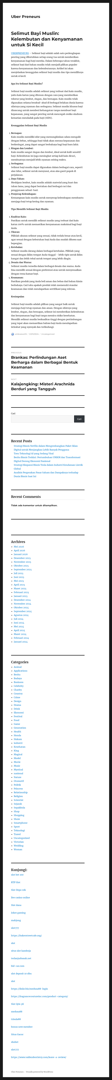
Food (16, 720)
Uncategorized (47, 334)
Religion (18, 796)
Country (18, 693)
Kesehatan (19, 746)
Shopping (19, 815)
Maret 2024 (20, 634)
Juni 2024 (19, 622)
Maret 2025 (20, 588)
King (16, 750)
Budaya (18, 678)
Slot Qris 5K (17, 1004)
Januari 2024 (21, 641)
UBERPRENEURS (20, 53)
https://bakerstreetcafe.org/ (26, 935)
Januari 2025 (21, 596)
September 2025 (23, 569)
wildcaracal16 (21, 334)
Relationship (21, 792)
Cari (13, 413)
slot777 (15, 928)
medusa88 (16, 1011)
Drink (17, 708)
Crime (17, 697)
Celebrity (18, 686)
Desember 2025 (22, 558)
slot (13, 943)
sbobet (14, 1042)
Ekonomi (19, 712)
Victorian (19, 841)
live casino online (20, 897)
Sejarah (18, 803)
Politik (17, 784)
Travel (17, 834)
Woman (18, 849)
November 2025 (22, 562)
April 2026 (19, 550)
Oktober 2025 (21, 565)
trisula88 (16, 1019)
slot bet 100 (17, 874)
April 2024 (19, 630)
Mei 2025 (19, 581)
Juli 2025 (18, 573)
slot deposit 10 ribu (21, 973)
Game (17, 724)
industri (18, 743)
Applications (20, 670)
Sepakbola (19, 807)
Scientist (18, 800)
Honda (17, 735)
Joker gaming (18, 912)
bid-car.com (17, 966)
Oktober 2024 (21, 607)
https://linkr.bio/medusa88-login (29, 988)
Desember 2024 (22, 600)
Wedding (18, 845)
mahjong (16, 920)
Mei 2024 (19, 626)
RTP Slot (15, 882)
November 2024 (22, 603)
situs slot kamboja (21, 950)
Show (17, 819)
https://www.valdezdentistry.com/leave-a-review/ (38, 1057)
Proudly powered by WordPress (39, 1072)
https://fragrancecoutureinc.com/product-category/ (39, 996)
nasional (18, 773)
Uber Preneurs (25, 16)
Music (17, 765)
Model (17, 758)
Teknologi (19, 830)
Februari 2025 (21, 592)
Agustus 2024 (21, 615)
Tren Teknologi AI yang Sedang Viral (34, 453)
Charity (18, 689)
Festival (18, 716)
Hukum (18, 739)
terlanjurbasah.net (21, 958)
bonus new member (22, 1026)
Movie (17, 762)
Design (17, 701)
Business (18, 682)
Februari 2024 (21, 638)
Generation (20, 727)
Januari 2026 (21, 554)
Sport (17, 826)
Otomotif (19, 781)
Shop (16, 811)
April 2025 (19, 584)
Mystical (18, 769)
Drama (17, 705)
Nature (17, 777)
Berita (17, 674)
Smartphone (20, 822)
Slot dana (16, 905)
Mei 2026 (19, 546)
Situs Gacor (17, 1034)
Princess (18, 788)
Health (17, 731)
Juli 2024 (18, 619)
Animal (18, 667)
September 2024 (23, 611)
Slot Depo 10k (18, 890)
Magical (18, 754)
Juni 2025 (19, 577)
